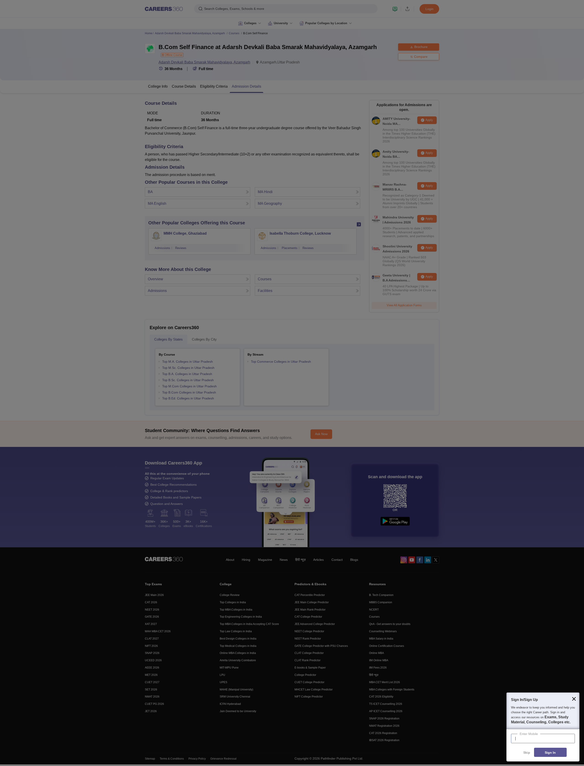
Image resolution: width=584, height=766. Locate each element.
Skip (526, 752)
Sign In (550, 752)
